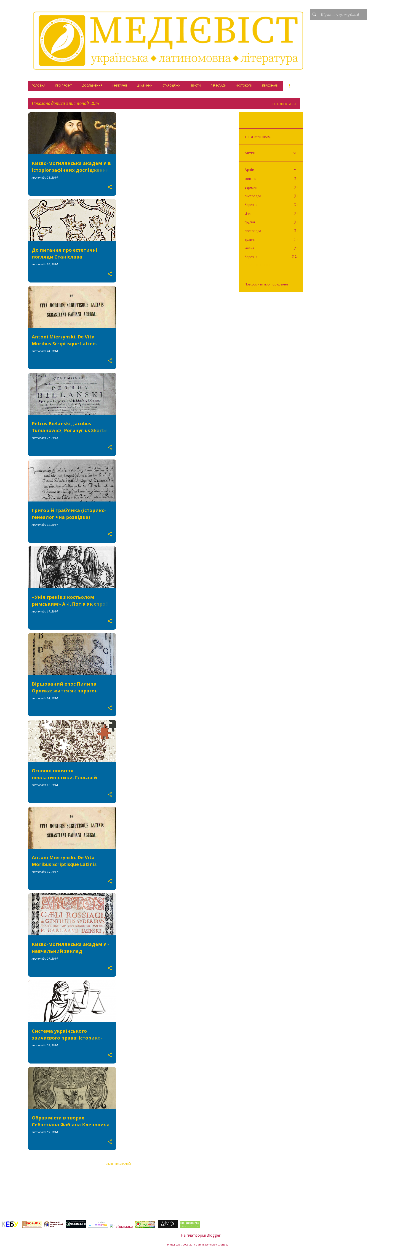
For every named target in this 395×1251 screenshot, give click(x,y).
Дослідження (92, 85)
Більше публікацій (117, 1164)
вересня (251, 187)
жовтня (250, 179)
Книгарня (119, 85)
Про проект (63, 85)
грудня (250, 222)
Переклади (218, 85)
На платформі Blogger (200, 1235)
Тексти (196, 85)
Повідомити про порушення (266, 284)
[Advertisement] (117, 1192)
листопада (253, 196)
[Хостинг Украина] (98, 1226)
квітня (249, 248)
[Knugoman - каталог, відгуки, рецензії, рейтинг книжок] (145, 1226)
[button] (109, 187)
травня (250, 239)
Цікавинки (144, 85)
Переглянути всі (284, 104)
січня (248, 213)
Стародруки (172, 85)
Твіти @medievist (258, 137)
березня (251, 205)
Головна (38, 85)
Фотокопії (244, 85)
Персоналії (270, 85)
